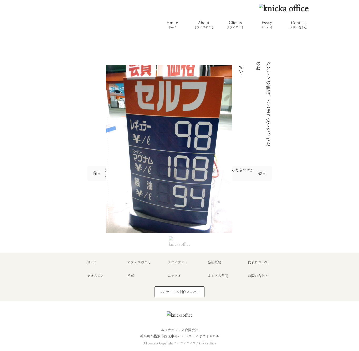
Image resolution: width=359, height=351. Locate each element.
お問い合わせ (258, 275)
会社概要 (214, 262)
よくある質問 (218, 275)
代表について (258, 262)
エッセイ (174, 275)
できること (95, 275)
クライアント (177, 262)
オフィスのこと (139, 262)
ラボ (130, 275)
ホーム (92, 262)
